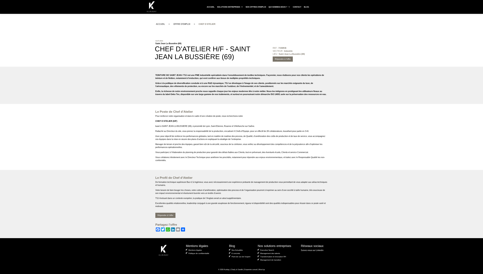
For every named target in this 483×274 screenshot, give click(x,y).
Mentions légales (195, 250)
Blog (306, 7)
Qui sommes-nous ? (278, 7)
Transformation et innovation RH (273, 257)
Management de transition (270, 260)
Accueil (211, 7)
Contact (297, 7)
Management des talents (270, 253)
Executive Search (267, 250)
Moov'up (262, 269)
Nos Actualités (237, 250)
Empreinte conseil (250, 269)
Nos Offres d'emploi (256, 7)
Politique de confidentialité (198, 253)
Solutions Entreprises (228, 7)
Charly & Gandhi (237, 269)
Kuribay (227, 269)
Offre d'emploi (181, 24)
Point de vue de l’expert (241, 257)
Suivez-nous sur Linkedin (312, 250)
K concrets (236, 253)
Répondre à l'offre (283, 59)
